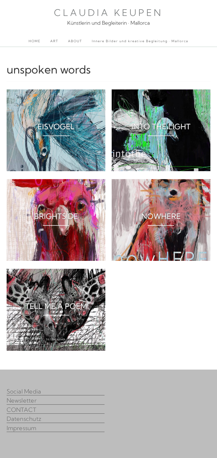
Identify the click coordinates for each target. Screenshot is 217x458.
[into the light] (161, 93)
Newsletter (22, 400)
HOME (34, 41)
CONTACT (22, 409)
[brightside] (56, 182)
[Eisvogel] (56, 93)
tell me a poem (56, 305)
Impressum (22, 428)
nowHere (161, 216)
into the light (161, 126)
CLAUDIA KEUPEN (108, 12)
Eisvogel (56, 126)
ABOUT (75, 41)
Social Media (24, 391)
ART (54, 41)
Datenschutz (24, 418)
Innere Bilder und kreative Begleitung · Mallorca (140, 41)
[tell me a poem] (56, 272)
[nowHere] (161, 182)
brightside (56, 216)
